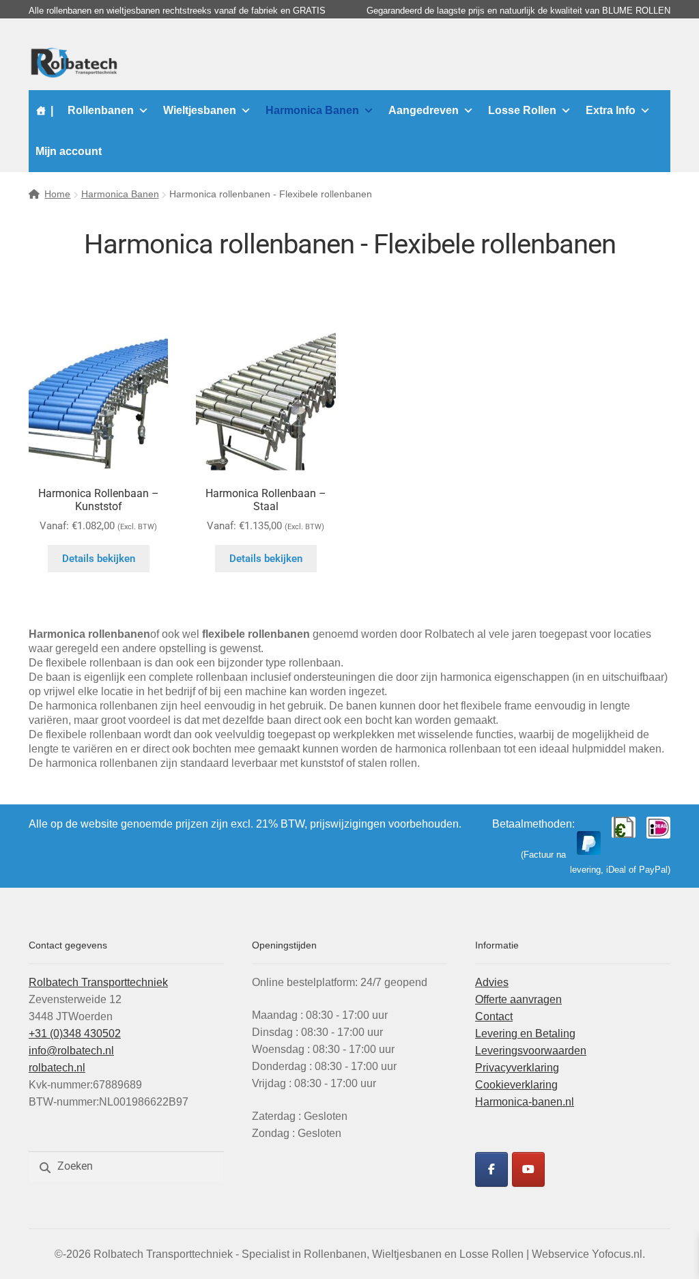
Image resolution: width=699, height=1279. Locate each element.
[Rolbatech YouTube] (528, 1169)
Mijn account (68, 151)
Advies (492, 982)
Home (57, 193)
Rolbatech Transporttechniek (98, 982)
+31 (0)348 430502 (75, 1033)
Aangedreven (423, 110)
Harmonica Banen (312, 110)
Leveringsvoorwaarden (530, 1050)
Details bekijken (98, 558)
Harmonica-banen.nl (524, 1102)
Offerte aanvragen (518, 999)
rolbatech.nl (57, 1067)
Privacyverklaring (517, 1067)
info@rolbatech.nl (71, 1050)
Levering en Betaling (525, 1033)
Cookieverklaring (516, 1085)
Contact (494, 1016)
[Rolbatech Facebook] (491, 1169)
